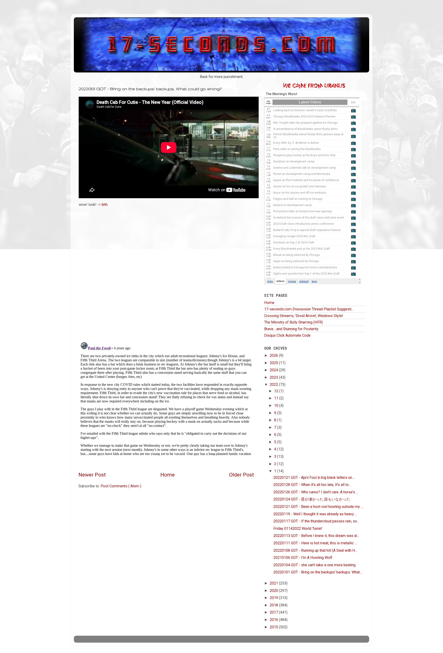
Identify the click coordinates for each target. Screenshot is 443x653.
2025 (274, 363)
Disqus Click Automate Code (287, 335)
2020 (274, 590)
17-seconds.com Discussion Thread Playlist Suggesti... (308, 309)
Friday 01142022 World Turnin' (297, 528)
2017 (274, 612)
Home (167, 475)
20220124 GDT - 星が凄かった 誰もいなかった (311, 499)
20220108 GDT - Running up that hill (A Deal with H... (315, 550)
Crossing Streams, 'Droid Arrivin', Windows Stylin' (303, 316)
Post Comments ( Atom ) (121, 486)
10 (276, 405)
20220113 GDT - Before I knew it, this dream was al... (316, 535)
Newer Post (92, 475)
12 (276, 391)
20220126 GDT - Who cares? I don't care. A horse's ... (315, 492)
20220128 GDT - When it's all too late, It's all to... (312, 484)
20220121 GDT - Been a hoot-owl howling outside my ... (318, 506)
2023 (274, 377)
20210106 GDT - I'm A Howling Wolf (302, 557)
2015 (274, 627)
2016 (274, 619)
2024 (274, 370)
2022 (274, 384)
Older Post (241, 475)
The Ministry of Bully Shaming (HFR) (293, 322)
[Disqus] (166, 272)
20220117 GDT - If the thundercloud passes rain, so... (316, 521)
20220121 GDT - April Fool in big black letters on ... (314, 477)
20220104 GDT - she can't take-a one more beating (314, 565)
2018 (274, 605)
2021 (274, 583)
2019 (274, 598)
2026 (274, 355)
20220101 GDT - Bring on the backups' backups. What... (317, 572)
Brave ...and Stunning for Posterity (291, 329)
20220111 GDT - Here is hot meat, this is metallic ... (315, 543)
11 (276, 398)
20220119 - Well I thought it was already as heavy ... (315, 514)
